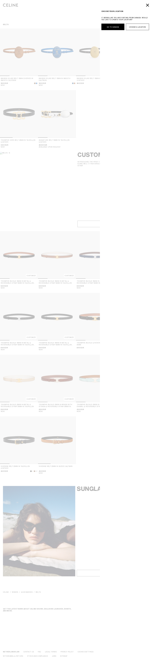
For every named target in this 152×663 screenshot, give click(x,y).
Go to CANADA (113, 27)
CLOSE (147, 5)
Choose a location (137, 27)
